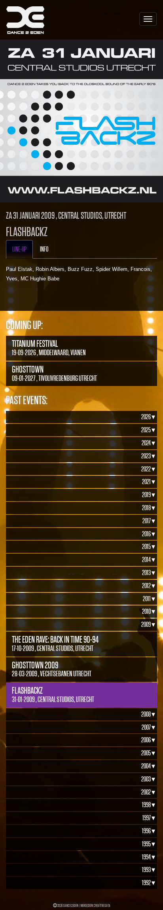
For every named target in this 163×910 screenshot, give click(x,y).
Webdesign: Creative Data (95, 905)
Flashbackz (53, 694)
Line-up (19, 249)
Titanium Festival (49, 348)
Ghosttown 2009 (51, 669)
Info (44, 249)
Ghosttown (54, 373)
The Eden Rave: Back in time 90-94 (55, 643)
